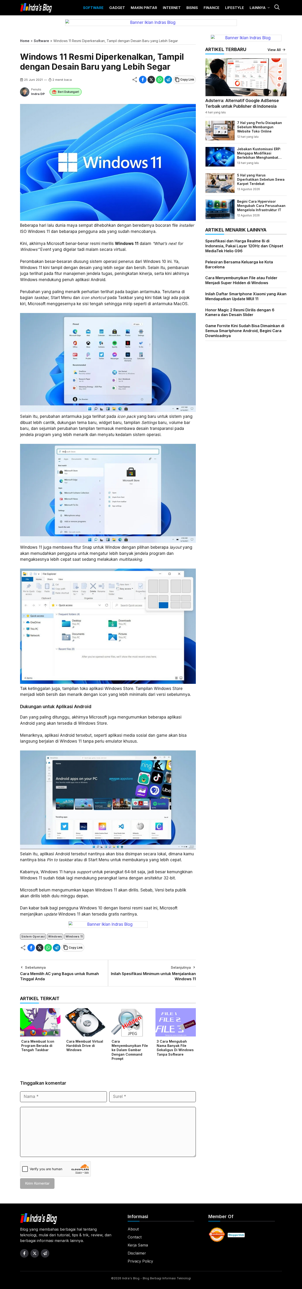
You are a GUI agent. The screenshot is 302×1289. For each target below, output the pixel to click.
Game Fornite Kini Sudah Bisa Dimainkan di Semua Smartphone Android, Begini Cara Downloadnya (244, 330)
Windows (55, 936)
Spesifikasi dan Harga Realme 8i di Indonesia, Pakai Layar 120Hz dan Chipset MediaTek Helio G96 (244, 246)
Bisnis (192, 7)
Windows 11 (74, 936)
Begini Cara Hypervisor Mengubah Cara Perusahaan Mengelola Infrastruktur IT (261, 205)
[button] (277, 7)
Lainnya (258, 7)
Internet (172, 7)
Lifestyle (234, 7)
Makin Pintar (144, 7)
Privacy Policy (140, 1261)
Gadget (117, 7)
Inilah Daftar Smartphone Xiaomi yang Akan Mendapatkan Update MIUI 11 (245, 296)
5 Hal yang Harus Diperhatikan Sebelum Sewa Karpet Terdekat (261, 179)
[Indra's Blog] (36, 8)
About (133, 1229)
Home (24, 41)
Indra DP (38, 94)
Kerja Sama (138, 1245)
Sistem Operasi (33, 936)
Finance (211, 7)
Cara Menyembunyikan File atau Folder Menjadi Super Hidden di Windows (241, 280)
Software (93, 7)
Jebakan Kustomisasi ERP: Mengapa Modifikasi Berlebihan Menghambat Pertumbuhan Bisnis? (259, 155)
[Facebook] (143, 79)
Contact (135, 1237)
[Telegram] (168, 79)
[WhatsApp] (160, 79)
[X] (151, 79)
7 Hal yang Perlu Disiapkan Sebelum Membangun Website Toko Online (259, 126)
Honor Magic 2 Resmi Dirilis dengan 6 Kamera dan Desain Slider (239, 312)
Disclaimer (137, 1253)
